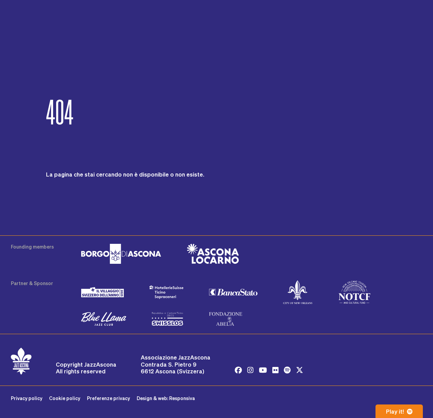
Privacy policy (26, 398)
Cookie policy (64, 398)
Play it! (395, 411)
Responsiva (182, 398)
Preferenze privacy (108, 398)
